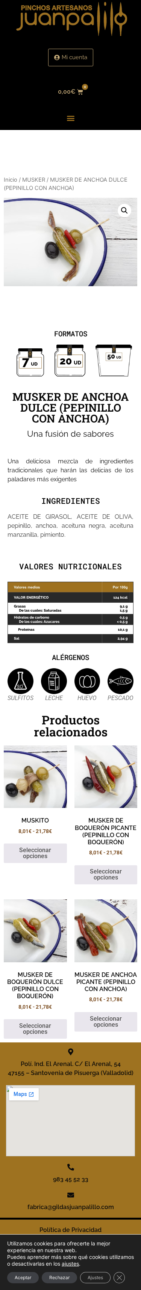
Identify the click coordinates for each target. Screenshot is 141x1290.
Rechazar (59, 1277)
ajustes (70, 1263)
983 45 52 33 (70, 1179)
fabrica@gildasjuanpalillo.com (70, 1207)
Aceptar (23, 1277)
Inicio (10, 179)
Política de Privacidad (70, 1229)
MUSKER (33, 179)
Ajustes (95, 1277)
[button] (70, 118)
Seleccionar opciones (35, 853)
